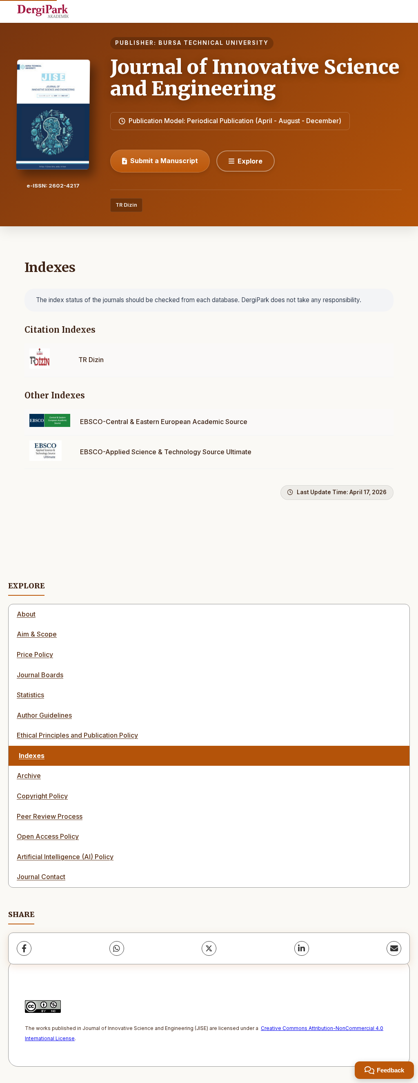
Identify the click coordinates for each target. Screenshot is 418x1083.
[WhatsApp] (116, 948)
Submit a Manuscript (164, 161)
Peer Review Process (49, 816)
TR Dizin (126, 205)
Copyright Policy (42, 796)
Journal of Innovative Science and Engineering (255, 78)
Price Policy (35, 654)
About (26, 614)
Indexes (31, 755)
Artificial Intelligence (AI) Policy (65, 857)
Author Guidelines (44, 715)
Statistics (30, 695)
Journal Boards (40, 675)
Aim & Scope (37, 634)
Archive (29, 775)
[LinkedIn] (301, 948)
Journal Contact (41, 877)
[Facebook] (24, 948)
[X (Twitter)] (209, 948)
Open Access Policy (48, 836)
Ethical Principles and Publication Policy (77, 735)
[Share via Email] (394, 948)
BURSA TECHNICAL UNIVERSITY (213, 43)
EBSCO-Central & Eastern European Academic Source (163, 422)
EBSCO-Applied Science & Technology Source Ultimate (165, 452)
